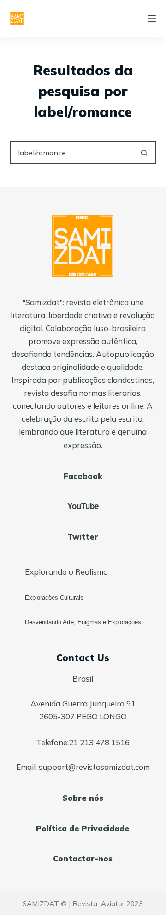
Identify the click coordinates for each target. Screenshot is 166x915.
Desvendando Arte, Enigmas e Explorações (83, 622)
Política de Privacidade (83, 828)
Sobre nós (82, 798)
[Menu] (152, 18)
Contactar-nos (83, 858)
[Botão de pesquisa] (144, 152)
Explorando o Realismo (66, 572)
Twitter (82, 536)
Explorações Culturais (54, 597)
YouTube (83, 505)
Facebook (83, 476)
